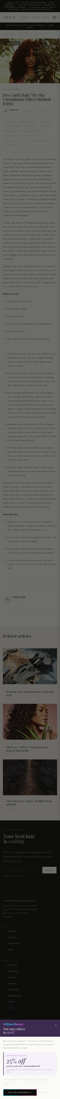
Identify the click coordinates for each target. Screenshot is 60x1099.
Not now (42, 1092)
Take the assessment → (20, 1092)
